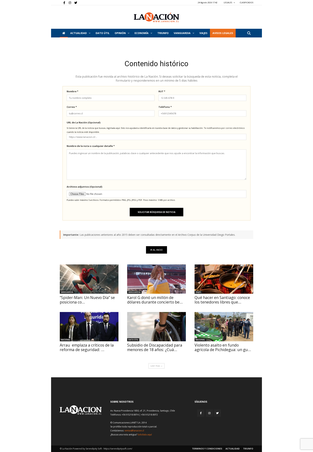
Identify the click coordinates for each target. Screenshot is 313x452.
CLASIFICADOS (246, 2)
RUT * (161, 91)
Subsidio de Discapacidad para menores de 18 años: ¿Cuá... (154, 347)
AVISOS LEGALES (222, 33)
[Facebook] (62, 2)
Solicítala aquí (145, 434)
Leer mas (155, 365)
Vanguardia (182, 33)
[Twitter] (74, 2)
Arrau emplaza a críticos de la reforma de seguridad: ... (87, 347)
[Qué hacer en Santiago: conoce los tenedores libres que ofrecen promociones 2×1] (224, 279)
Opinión (120, 33)
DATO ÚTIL (103, 33)
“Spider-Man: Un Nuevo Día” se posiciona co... (87, 300)
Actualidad (78, 33)
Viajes (198, 292)
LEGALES (228, 2)
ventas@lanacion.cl (134, 430)
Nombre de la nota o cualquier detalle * (91, 146)
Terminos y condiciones (207, 448)
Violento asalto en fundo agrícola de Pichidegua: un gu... (223, 347)
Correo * (72, 107)
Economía (142, 33)
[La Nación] (156, 17)
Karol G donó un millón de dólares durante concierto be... (155, 300)
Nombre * (72, 91)
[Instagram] (68, 2)
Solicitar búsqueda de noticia (156, 212)
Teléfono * (165, 107)
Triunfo (163, 33)
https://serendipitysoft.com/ (118, 448)
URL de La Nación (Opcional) (83, 122)
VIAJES (203, 33)
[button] (249, 33)
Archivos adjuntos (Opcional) (84, 186)
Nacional (65, 339)
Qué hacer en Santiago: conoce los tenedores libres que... (222, 300)
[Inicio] (64, 33)
